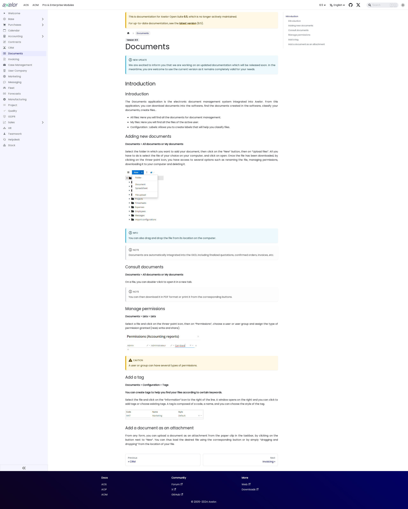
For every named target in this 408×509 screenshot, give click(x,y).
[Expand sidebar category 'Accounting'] (42, 36)
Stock (11, 145)
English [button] (338, 5)
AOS (26, 5)
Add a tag (293, 39)
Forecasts (14, 93)
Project (12, 105)
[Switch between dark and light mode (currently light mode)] (402, 5)
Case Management (20, 65)
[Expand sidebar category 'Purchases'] (42, 24)
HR (9, 128)
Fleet (11, 88)
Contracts (14, 42)
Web (245, 484)
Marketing (14, 76)
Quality (12, 111)
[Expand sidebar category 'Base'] (42, 19)
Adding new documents (300, 25)
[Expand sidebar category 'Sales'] (42, 122)
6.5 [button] (321, 5)
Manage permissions (299, 34)
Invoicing (13, 59)
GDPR (11, 116)
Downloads (248, 489)
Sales (11, 122)
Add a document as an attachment (306, 44)
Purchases (14, 25)
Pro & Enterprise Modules (58, 5)
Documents (15, 53)
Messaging (14, 82)
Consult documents (298, 30)
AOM (36, 5)
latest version (187, 23)
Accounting (15, 36)
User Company (17, 71)
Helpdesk (14, 139)
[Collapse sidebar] (24, 468)
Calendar (14, 30)
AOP (104, 489)
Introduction (292, 16)
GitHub (175, 494)
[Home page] (128, 33)
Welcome (14, 13)
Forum (175, 484)
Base (11, 19)
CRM (11, 48)
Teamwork (15, 134)
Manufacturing (17, 99)
